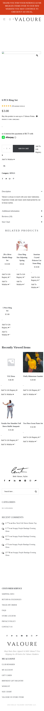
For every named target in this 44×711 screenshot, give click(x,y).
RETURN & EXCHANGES (11, 599)
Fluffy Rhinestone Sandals (33, 376)
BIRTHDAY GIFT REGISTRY (12, 681)
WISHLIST (6, 686)
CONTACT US (7, 627)
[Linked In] (14, 481)
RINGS (12, 173)
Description (6, 191)
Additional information (10, 211)
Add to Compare (4, 166)
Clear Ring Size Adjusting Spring (22, 257)
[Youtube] (20, 481)
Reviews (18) (7, 216)
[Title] (35, 481)
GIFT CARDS (7, 675)
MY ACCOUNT (7, 670)
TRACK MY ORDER (9, 605)
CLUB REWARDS (8, 664)
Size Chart (6, 222)
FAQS (4, 610)
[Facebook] (4, 481)
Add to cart (23, 148)
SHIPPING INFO (8, 594)
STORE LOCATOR (9, 616)
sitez (1, 709)
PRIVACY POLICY (9, 621)
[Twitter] (9, 481)
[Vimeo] (25, 481)
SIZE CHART (7, 692)
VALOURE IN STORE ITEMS (13, 697)
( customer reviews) (18, 106)
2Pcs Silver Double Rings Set (7, 257)
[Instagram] (30, 481)
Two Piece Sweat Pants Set (33, 423)
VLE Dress (11, 376)
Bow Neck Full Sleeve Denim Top (25, 523)
